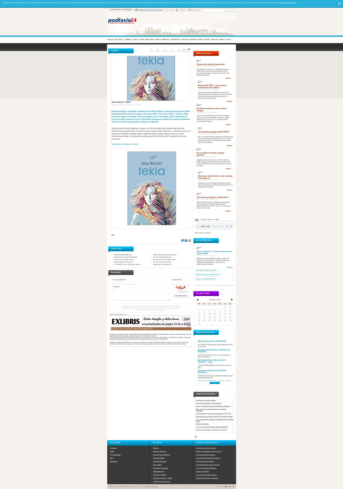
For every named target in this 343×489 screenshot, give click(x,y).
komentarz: (116, 286)
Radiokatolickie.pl (158, 471)
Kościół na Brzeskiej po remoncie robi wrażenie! (211, 430)
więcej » (228, 78)
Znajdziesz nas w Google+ (161, 481)
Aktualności (113, 461)
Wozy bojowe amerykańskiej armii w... (208, 458)
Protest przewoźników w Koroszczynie (208, 403)
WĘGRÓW (193, 39)
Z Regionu (113, 448)
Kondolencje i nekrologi (160, 468)
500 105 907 (128, 9)
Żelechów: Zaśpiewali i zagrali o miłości (214, 381)
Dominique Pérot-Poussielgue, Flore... (165, 259)
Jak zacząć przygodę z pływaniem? (213, 197)
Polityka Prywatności (152, 486)
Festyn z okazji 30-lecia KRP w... (206, 279)
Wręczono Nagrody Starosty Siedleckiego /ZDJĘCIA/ (213, 406)
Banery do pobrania (159, 451)
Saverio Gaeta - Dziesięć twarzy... (124, 259)
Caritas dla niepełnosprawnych (211, 64)
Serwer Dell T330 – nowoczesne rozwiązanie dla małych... (212, 86)
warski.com (231, 486)
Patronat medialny (159, 458)
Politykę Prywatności (288, 3)
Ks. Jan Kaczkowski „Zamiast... (163, 262)
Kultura (112, 451)
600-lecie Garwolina (202, 424)
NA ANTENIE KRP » (204, 240)
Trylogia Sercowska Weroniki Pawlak (125, 257)
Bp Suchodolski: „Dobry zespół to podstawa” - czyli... (212, 361)
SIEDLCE (110, 39)
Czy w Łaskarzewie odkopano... (206, 468)
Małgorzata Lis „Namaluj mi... (162, 264)
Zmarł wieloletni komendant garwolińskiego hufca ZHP (213, 414)
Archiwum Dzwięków (160, 461)
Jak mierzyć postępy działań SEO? (213, 132)
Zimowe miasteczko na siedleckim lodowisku (212, 371)
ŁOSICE (135, 39)
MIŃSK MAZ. (166, 39)
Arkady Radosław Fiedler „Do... (124, 262)
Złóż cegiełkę (157, 465)
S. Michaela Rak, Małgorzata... (123, 254)
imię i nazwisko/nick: (119, 279)
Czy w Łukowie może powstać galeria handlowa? (212, 427)
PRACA (228, 39)
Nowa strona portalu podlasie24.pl (212, 341)
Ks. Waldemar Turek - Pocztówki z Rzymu (127, 264)
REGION (200, 39)
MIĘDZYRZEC (149, 39)
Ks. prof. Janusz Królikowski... (162, 257)
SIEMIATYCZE (175, 39)
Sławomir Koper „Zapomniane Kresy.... (165, 254)
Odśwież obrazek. (183, 291)
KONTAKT (222, 39)
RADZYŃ (158, 39)
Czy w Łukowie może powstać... (206, 475)
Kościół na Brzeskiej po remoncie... (207, 478)
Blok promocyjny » (204, 53)
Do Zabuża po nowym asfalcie (206, 400)
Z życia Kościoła (115, 455)
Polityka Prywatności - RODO (162, 478)
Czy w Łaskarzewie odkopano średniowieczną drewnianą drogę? (214, 420)
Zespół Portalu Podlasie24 (161, 455)
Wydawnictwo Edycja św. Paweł (124, 144)
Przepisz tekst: (177, 279)
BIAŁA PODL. (119, 39)
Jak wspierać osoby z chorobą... (206, 270)
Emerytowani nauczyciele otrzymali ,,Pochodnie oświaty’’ (214, 417)
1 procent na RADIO (159, 475)
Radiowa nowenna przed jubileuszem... (208, 274)
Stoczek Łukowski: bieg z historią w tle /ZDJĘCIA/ (214, 350)
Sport (111, 458)
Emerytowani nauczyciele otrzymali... (208, 465)
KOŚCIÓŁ (207, 39)
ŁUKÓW (141, 39)
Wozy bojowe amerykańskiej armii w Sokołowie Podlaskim (211, 410)
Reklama (156, 448)
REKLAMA (214, 39)
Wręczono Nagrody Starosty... (206, 455)
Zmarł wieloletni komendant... (205, 461)
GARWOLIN (128, 39)
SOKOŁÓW (184, 39)
